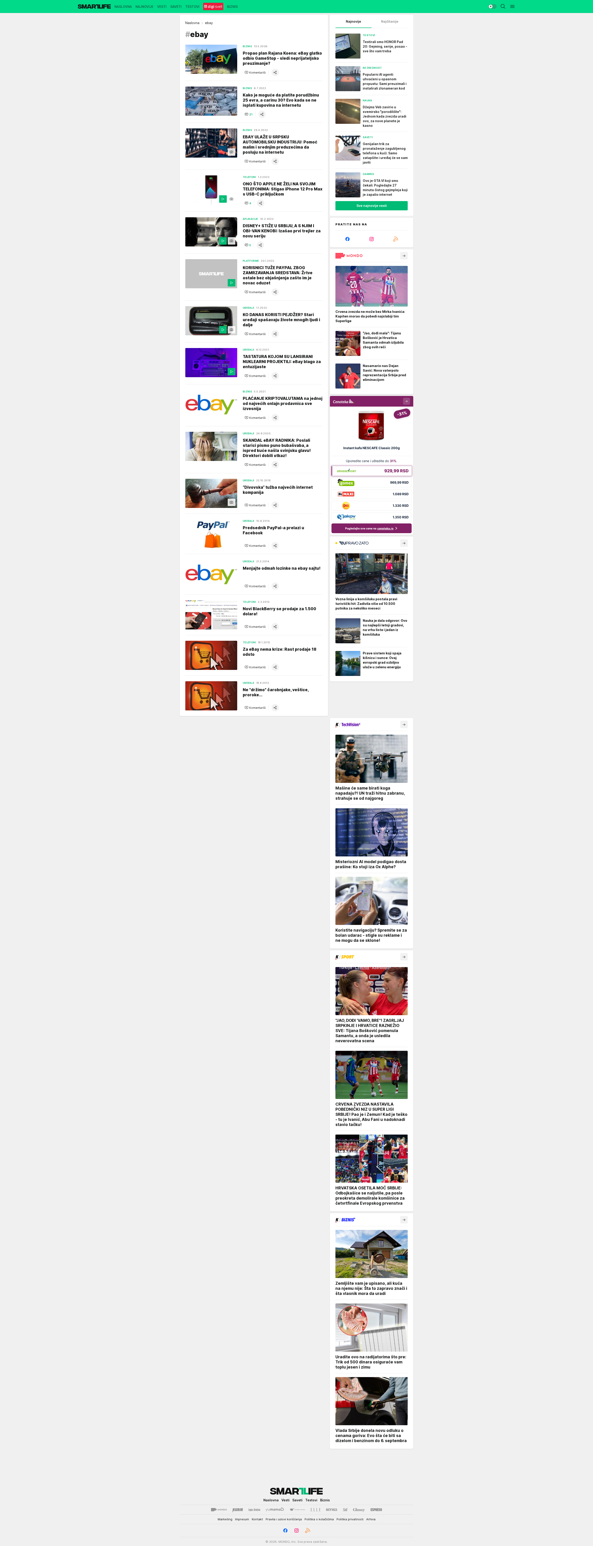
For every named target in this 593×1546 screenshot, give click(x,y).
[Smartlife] (94, 6)
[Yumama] (275, 1509)
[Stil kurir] (345, 1509)
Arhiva (370, 1519)
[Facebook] (347, 239)
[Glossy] (359, 1509)
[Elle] (315, 1509)
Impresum (242, 1519)
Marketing (225, 1519)
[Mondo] (219, 1509)
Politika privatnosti (350, 1519)
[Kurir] (237, 1509)
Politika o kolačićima (319, 1519)
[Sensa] (331, 1509)
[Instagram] (372, 239)
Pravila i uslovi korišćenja (284, 1519)
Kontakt (257, 1519)
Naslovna (192, 23)
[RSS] (396, 239)
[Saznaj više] (404, 255)
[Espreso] (376, 1509)
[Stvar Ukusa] (297, 1509)
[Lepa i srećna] (254, 1509)
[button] (255, 72)
